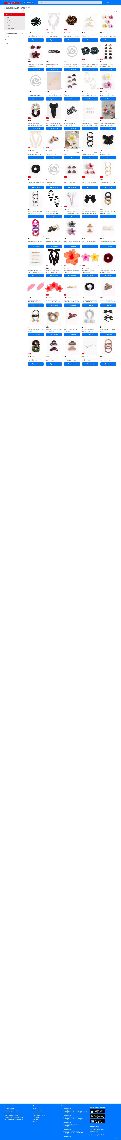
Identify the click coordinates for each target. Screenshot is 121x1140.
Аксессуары (29, 10)
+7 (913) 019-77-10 (81, 1112)
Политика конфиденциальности (14, 1119)
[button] (108, 2)
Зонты (8, 17)
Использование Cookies (11, 1115)
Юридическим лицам (39, 1115)
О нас (34, 1108)
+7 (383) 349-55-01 (68, 1126)
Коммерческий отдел (39, 1113)
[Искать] (100, 2)
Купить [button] (36, 40)
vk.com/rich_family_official (97, 1129)
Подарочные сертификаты (12, 1110)
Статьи (35, 1121)
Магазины (36, 1112)
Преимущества (37, 1110)
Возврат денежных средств (12, 1113)
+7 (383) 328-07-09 (68, 1133)
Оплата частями (9, 1108)
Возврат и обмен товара (12, 1112)
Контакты (35, 1119)
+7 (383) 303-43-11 (68, 1119)
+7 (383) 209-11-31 (68, 1112)
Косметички (10, 28)
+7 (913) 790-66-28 (81, 1133)
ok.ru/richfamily (94, 1131)
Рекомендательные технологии (14, 1117)
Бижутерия (10, 20)
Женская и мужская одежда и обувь (17, 10)
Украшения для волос (13, 23)
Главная (5, 10)
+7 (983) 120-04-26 (81, 1119)
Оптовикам (36, 1117)
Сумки (9, 25)
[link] (13, 3)
